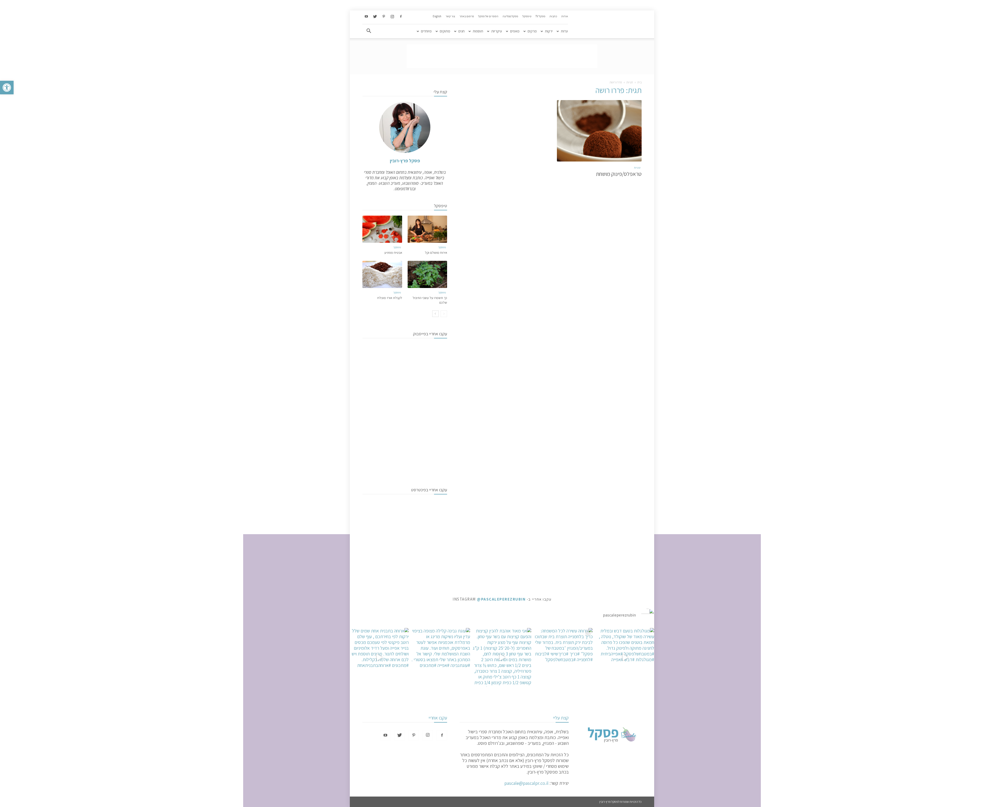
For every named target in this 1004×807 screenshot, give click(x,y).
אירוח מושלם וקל (436, 252)
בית (639, 82)
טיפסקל (526, 16)
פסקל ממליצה (510, 16)
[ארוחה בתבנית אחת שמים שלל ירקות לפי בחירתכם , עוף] (379, 657)
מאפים (515, 31)
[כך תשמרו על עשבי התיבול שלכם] (427, 274)
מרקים (532, 31)
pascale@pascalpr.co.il (526, 783)
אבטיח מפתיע (393, 252)
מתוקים (445, 31)
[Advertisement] (502, 56)
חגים (461, 31)
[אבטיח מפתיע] (382, 229)
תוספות (478, 31)
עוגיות (637, 167)
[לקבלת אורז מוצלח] (382, 274)
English (437, 16)
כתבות (553, 16)
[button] (7, 87)
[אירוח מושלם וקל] (427, 229)
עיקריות (496, 31)
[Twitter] (375, 17)
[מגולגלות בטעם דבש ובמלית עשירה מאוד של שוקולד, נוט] (624, 657)
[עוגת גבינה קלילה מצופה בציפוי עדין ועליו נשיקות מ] (440, 657)
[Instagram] (392, 17)
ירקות (549, 31)
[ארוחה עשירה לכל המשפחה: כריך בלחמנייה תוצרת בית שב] (563, 657)
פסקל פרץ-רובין (405, 161)
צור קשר (450, 16)
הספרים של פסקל (488, 16)
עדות (564, 31)
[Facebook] (401, 17)
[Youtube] (366, 17)
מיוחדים (426, 31)
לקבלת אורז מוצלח (389, 298)
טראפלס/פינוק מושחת (619, 173)
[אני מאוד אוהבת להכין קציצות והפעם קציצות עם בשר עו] (502, 657)
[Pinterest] (383, 17)
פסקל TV (540, 16)
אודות (564, 16)
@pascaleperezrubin (501, 599)
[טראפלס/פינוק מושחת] (599, 131)
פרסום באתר (466, 16)
